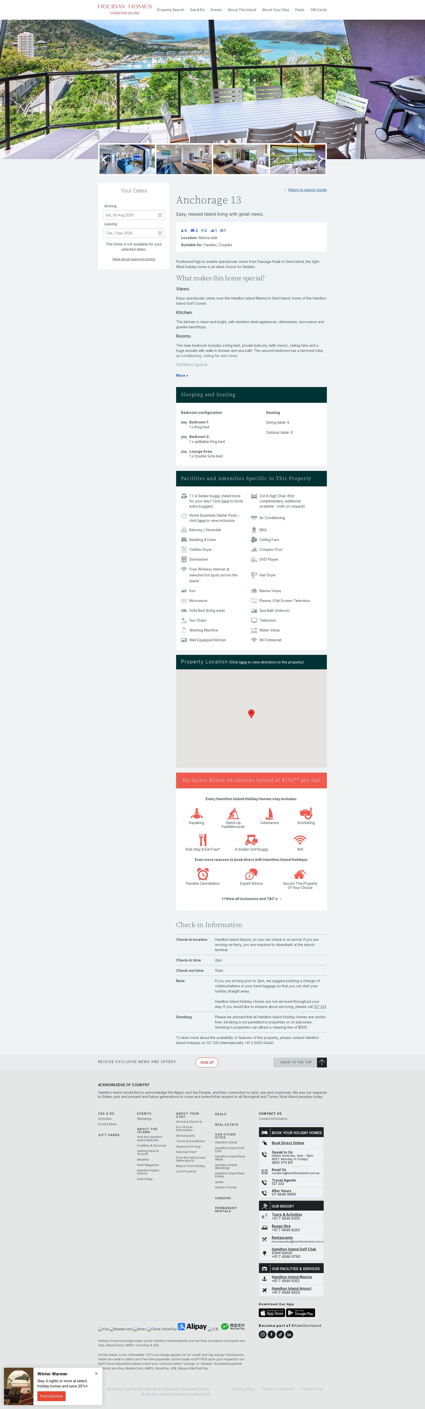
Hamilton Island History (148, 1172)
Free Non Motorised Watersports (191, 1159)
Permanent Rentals (226, 1210)
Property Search (170, 10)
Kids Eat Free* (186, 1152)
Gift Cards (318, 10)
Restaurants (282, 1238)
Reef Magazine (148, 1165)
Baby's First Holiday (190, 1166)
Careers (223, 1198)
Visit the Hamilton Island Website (149, 1139)
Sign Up (207, 1062)
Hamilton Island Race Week (230, 1158)
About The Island (242, 10)
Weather (143, 1159)
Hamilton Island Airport (291, 1288)
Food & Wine (107, 1124)
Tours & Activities (287, 1214)
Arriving (110, 206)
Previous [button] (104, 159)
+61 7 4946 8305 (286, 1218)
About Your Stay (275, 10)
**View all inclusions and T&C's (250, 899)
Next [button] (320, 159)
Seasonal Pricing (188, 1146)
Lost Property (186, 1171)
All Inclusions (185, 1135)
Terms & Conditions (190, 1141)
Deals (299, 10)
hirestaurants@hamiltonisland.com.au (298, 1241)
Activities (105, 1118)
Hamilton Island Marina (292, 1277)
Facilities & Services (151, 1145)
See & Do (197, 10)
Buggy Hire (281, 1226)
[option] (212, 89)
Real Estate (227, 1124)
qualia (219, 1182)
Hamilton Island (226, 1142)
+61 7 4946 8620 (286, 1292)
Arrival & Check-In (189, 1121)
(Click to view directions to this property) (266, 662)
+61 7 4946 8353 (286, 1281)
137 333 (320, 1006)
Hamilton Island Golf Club (229, 1150)
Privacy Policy (243, 1389)
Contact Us (270, 1113)
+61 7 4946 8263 (286, 1230)
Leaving (110, 224)
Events (216, 10)
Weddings (144, 1118)
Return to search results (307, 190)
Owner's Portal (226, 1187)
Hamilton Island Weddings (226, 1167)
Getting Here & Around (148, 1153)
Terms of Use (312, 1389)
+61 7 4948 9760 (286, 1257)
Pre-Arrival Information (184, 1129)
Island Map (145, 1179)
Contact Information (273, 1118)
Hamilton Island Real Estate (229, 1175)
